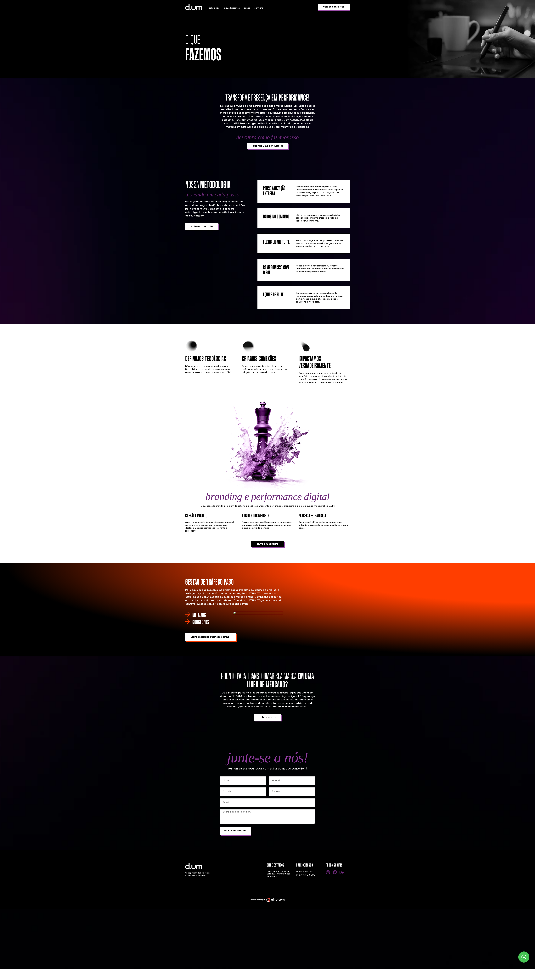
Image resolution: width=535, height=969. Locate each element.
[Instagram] (328, 872)
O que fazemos (231, 8)
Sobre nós (214, 8)
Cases (247, 8)
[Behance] (342, 872)
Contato (258, 8)
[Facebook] (335, 872)
